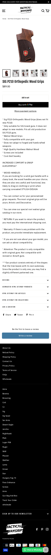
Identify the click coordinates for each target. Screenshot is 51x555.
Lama (4, 465)
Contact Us (7, 361)
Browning (6, 398)
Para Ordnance (8, 482)
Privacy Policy (8, 366)
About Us (6, 348)
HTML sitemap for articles (14, 293)
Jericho (5, 429)
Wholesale (7, 379)
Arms (4, 491)
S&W (4, 451)
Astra (4, 389)
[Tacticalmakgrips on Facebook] (37, 529)
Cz (3, 407)
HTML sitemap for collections (15, 300)
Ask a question (9, 307)
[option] (25, 45)
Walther (5, 460)
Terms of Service (9, 370)
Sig (3, 411)
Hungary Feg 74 (9, 478)
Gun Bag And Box (9, 496)
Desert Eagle (7, 425)
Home (4, 18)
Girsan (5, 469)
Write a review (25, 336)
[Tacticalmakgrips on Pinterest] (42, 529)
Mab (4, 438)
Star (4, 473)
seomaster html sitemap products (17, 287)
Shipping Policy (9, 357)
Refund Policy (8, 352)
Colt (4, 402)
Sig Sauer (6, 416)
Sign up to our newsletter (17, 514)
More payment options (25, 111)
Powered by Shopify (8, 538)
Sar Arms (6, 420)
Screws (5, 487)
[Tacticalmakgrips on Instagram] (47, 529)
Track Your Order (9, 500)
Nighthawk (7, 434)
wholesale (6, 505)
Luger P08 (6, 442)
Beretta (5, 394)
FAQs (4, 375)
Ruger (4, 447)
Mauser (5, 456)
